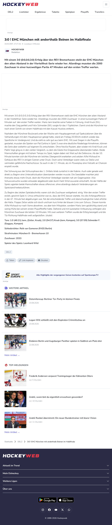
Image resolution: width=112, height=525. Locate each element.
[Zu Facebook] (49, 509)
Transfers (99, 11)
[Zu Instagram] (43, 509)
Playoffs (85, 11)
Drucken (44, 260)
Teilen (11, 260)
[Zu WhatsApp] (69, 509)
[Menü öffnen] (106, 4)
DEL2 (10, 11)
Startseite (9, 441)
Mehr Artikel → (12, 355)
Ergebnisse (40, 11)
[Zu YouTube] (56, 509)
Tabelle (55, 11)
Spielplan (70, 11)
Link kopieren (27, 260)
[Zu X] (62, 509)
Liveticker (24, 11)
